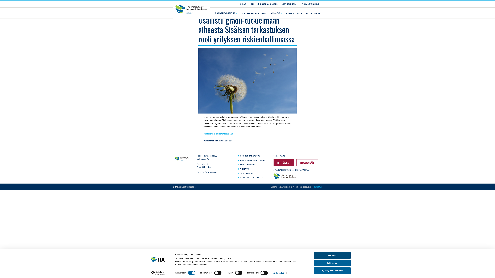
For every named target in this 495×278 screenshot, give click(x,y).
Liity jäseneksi (283, 162)
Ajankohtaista (294, 13)
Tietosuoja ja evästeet (252, 177)
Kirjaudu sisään (307, 162)
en (252, 4)
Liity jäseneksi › (290, 4)
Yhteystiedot (313, 13)
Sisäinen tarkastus (225, 13)
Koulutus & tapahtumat (252, 160)
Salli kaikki (332, 255)
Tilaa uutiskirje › (311, 4)
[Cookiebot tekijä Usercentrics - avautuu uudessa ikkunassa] (158, 273)
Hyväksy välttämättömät (332, 271)
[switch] (217, 273)
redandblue (317, 186)
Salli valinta (332, 263)
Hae (244, 4)
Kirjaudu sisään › (268, 4)
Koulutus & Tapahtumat (254, 13)
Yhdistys (275, 13)
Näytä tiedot (278, 273)
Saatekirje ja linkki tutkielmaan (218, 133)
